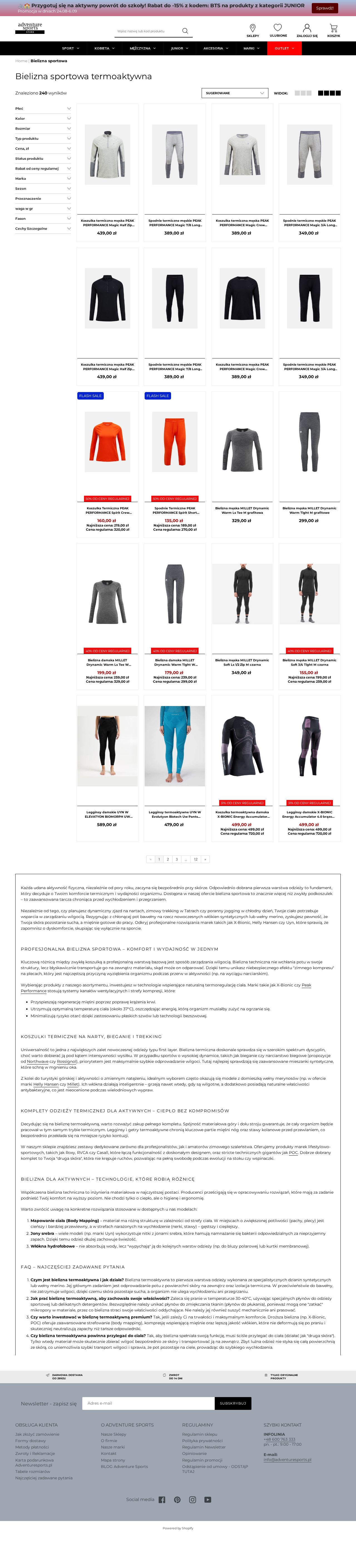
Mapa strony (113, 1460)
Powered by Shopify (178, 1528)
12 (195, 859)
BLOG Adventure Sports (124, 1466)
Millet (72, 1084)
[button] (235, 93)
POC (293, 1152)
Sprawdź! (325, 8)
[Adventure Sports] (29, 28)
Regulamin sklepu (199, 1434)
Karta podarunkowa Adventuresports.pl (34, 1463)
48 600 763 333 (280, 1439)
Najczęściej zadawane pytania (44, 1477)
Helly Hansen (46, 1084)
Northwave (37, 1061)
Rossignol (66, 1061)
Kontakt (109, 1453)
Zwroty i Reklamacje (35, 1453)
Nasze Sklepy (113, 1434)
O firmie (109, 1440)
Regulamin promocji (202, 1460)
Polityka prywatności (202, 1440)
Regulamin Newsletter (204, 1447)
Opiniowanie (194, 1453)
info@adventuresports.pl (288, 1459)
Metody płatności (32, 1447)
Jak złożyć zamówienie (37, 1434)
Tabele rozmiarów (32, 1471)
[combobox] (146, 31)
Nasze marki (113, 1447)
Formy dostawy (30, 1440)
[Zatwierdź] (186, 31)
